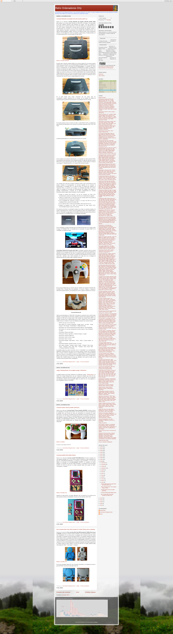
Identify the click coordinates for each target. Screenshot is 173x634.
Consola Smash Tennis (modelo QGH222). (68, 407)
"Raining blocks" (90, 374)
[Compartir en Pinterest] (62, 363)
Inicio (77, 592)
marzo (102, 478)
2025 (101, 448)
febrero (103, 480)
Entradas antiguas (90, 592)
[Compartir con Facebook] (61, 363)
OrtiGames (101, 74)
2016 (101, 499)
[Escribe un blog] (58, 363)
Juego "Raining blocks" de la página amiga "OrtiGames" (71, 370)
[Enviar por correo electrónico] (57, 363)
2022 (101, 454)
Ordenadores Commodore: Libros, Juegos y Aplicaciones (106, 131)
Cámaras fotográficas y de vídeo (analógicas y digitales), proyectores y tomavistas (107, 420)
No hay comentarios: (84, 361)
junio (102, 473)
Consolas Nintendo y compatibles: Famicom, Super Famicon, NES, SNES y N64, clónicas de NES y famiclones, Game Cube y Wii (107, 339)
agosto (102, 469)
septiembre (103, 468)
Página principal (102, 97)
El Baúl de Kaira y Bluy (103, 440)
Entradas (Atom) (66, 594)
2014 (101, 503)
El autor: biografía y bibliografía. (105, 441)
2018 (101, 461)
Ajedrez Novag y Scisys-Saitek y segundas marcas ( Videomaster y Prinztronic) (106, 388)
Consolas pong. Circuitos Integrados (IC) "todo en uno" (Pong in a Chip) (107, 312)
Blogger (95, 622)
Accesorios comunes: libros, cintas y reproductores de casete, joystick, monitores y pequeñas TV (106, 251)
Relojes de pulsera (103, 422)
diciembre (103, 462)
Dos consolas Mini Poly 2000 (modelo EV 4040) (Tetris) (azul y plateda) (75, 529)
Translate (109, 19)
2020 (101, 457)
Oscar (101, 514)
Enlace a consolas (60, 441)
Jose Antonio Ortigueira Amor (106, 512)
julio (102, 471)
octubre (103, 466)
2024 (101, 450)
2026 (101, 446)
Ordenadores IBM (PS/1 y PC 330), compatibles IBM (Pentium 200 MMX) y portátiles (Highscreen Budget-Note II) (107, 247)
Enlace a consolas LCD (61, 492)
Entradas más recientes (63, 592)
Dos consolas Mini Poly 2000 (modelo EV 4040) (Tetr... (107, 495)
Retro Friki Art (102, 75)
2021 (101, 455)
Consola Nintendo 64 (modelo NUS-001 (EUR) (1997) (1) (71, 19)
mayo (102, 475)
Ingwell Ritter (103, 510)
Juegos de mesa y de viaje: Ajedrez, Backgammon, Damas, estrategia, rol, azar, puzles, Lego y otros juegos (107, 410)
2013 (101, 505)
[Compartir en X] (59, 363)
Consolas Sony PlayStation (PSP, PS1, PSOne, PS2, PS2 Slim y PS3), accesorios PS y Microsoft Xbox (107, 367)
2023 (101, 452)
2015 (101, 501)
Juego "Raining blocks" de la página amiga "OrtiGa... (108, 487)
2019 (101, 459)
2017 (101, 498)
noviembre (103, 464)
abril (102, 477)
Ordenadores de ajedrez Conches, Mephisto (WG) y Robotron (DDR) (106, 385)
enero (102, 482)
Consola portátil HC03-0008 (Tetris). (66, 455)
